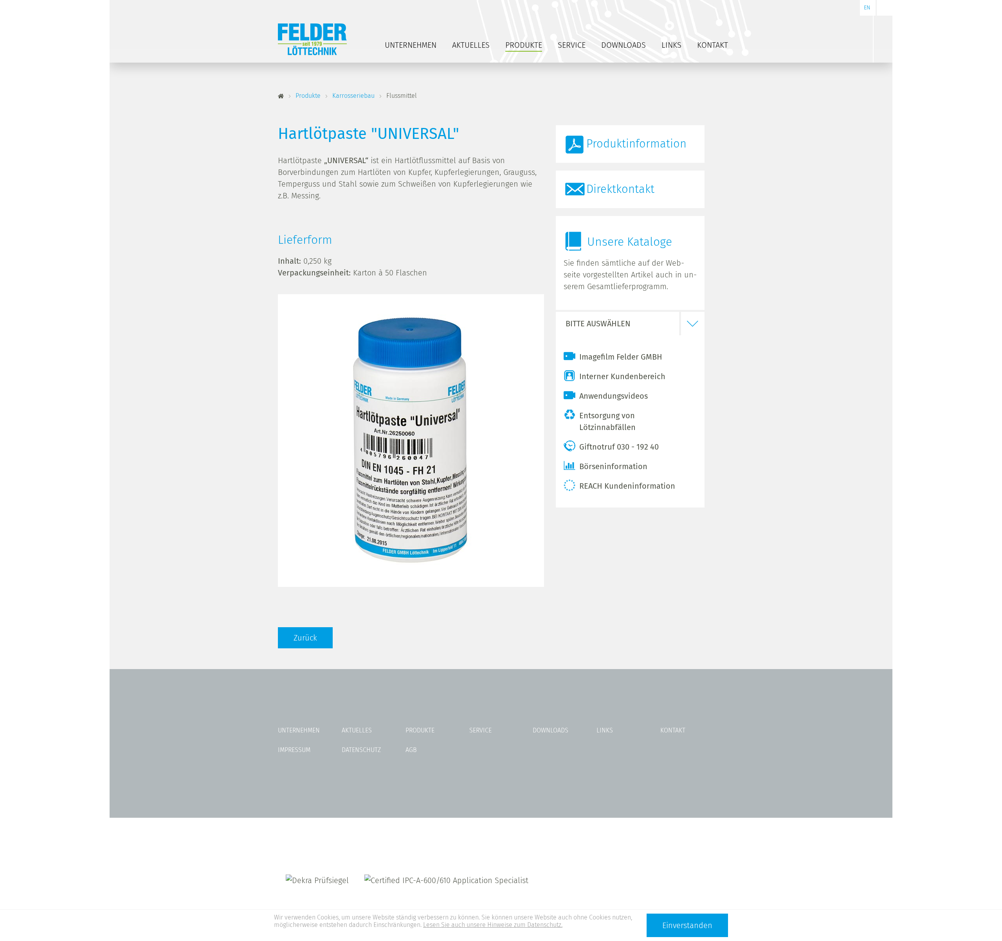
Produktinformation (636, 144)
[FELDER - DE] (281, 96)
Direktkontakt (620, 189)
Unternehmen (410, 45)
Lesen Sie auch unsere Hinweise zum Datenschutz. (492, 924)
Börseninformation (613, 466)
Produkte (523, 45)
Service (572, 45)
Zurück (305, 637)
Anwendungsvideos (613, 396)
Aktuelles (471, 45)
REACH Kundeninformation (627, 486)
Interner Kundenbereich (622, 376)
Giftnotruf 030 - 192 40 (619, 447)
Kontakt (712, 45)
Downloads (623, 45)
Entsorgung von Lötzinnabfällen (607, 421)
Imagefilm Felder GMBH (620, 357)
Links (671, 45)
